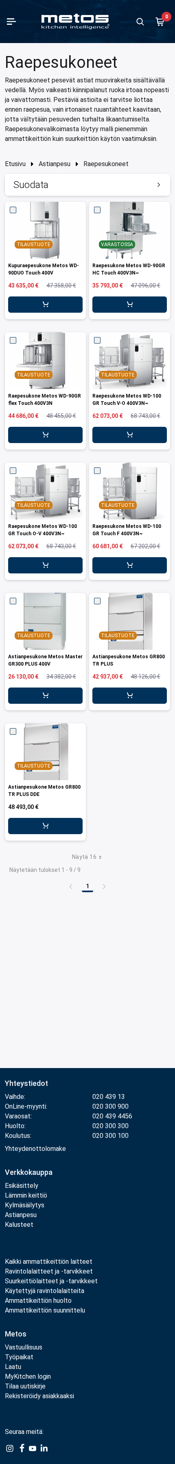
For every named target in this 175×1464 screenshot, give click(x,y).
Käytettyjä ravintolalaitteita (44, 1291)
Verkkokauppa (28, 1172)
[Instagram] (10, 1448)
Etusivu (15, 164)
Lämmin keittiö (26, 1195)
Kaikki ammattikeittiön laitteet (48, 1261)
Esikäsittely (21, 1185)
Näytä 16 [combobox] (84, 857)
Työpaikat (19, 1357)
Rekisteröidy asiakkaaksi (39, 1396)
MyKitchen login (28, 1376)
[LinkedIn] (44, 1448)
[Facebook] (21, 1448)
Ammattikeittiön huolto (38, 1300)
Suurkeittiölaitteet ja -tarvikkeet (51, 1281)
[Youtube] (32, 1448)
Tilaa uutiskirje (25, 1386)
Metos (15, 1334)
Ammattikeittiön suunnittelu (45, 1310)
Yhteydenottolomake (35, 1149)
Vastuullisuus (23, 1347)
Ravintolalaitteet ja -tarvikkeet (49, 1271)
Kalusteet (19, 1224)
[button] (87, 184)
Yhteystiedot (26, 1083)
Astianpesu (54, 164)
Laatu (13, 1367)
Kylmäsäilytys (24, 1205)
